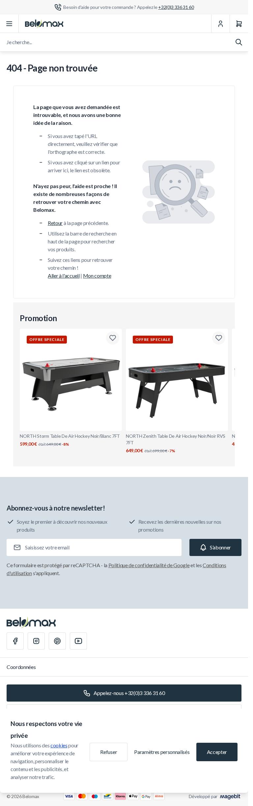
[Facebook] (15, 641)
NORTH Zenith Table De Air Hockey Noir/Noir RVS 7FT (175, 443)
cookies (59, 745)
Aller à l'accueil (64, 275)
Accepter (217, 752)
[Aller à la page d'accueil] (44, 23)
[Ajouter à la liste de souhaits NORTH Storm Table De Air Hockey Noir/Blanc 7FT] (112, 338)
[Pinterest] (57, 641)
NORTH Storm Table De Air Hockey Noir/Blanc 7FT (70, 440)
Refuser (108, 752)
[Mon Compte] (220, 23)
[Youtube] (78, 641)
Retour (55, 223)
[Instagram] (36, 641)
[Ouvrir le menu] (9, 23)
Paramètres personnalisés (161, 752)
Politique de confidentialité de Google (149, 565)
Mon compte (97, 275)
